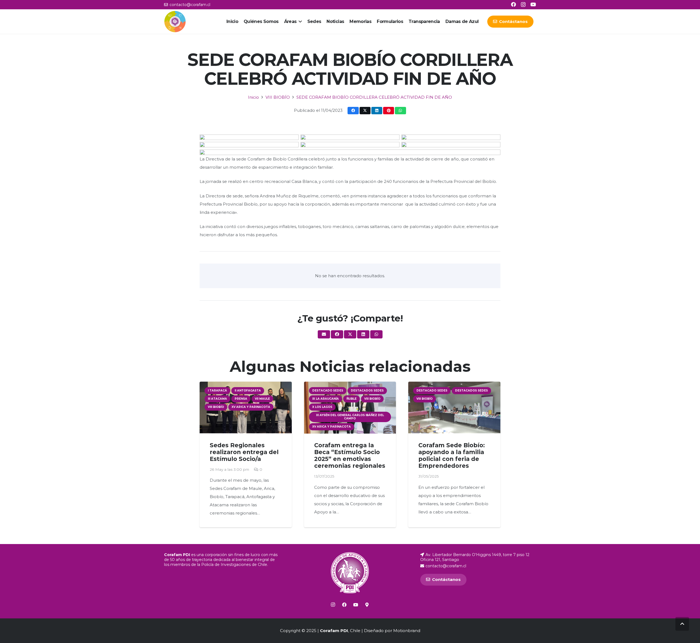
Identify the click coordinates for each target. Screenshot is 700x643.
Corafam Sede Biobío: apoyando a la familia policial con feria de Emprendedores (451, 455)
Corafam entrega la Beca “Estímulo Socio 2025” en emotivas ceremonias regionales (349, 455)
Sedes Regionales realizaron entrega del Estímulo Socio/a (244, 452)
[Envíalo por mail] (324, 334)
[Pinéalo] (388, 110)
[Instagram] (523, 4)
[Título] (366, 604)
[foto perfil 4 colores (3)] (175, 22)
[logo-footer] (350, 572)
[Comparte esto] (353, 110)
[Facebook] (513, 4)
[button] (299, 21)
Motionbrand (406, 630)
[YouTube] (533, 4)
